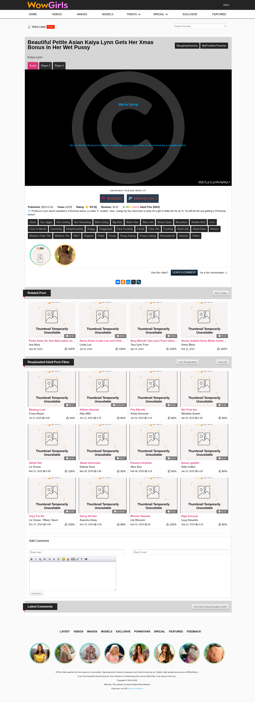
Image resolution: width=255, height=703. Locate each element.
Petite (101, 235)
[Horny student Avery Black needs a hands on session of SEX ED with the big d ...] (204, 320)
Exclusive (123, 631)
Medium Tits (62, 235)
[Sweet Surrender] (103, 442)
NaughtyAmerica (187, 45)
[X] (133, 282)
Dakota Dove (87, 466)
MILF (77, 235)
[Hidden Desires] (103, 389)
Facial (140, 228)
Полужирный (31, 559)
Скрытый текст (73, 559)
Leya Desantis (189, 519)
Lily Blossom (137, 519)
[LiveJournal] (138, 282)
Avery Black (188, 344)
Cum (212, 222)
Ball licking (101, 222)
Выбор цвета (68, 559)
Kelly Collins (188, 466)
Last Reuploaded (187, 362)
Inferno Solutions (135, 688)
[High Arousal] (204, 495)
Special (159, 631)
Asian (32, 222)
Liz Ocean (35, 466)
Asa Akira (34, 344)
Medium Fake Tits (40, 235)
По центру (54, 559)
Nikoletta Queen (190, 413)
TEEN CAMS (42, 27)
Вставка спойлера (86, 559)
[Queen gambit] (204, 442)
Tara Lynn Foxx (139, 344)
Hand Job (183, 228)
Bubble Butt (198, 222)
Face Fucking (125, 228)
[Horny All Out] (103, 495)
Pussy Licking (148, 235)
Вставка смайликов (63, 559)
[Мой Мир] (128, 282)
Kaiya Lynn (35, 57)
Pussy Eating (128, 235)
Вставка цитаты (77, 559)
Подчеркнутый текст (40, 559)
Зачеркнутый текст (44, 559)
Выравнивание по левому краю (50, 559)
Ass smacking (82, 222)
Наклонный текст (36, 559)
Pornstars (142, 631)
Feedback (194, 631)
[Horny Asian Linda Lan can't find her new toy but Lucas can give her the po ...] (103, 320)
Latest (65, 631)
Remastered (167, 235)
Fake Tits (153, 228)
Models (106, 631)
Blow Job (148, 222)
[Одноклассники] (123, 282)
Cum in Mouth (37, 228)
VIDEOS (78, 631)
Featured (176, 631)
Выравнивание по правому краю (58, 559)
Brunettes (181, 222)
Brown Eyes (165, 222)
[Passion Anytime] (153, 442)
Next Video (221, 293)
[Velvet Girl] (52, 442)
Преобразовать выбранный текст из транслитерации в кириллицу (82, 559)
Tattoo (196, 235)
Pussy (112, 235)
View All (222, 362)
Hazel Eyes (199, 228)
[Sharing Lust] (52, 389)
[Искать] (224, 26)
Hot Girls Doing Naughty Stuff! (210, 606)
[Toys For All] (52, 495)
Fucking (168, 228)
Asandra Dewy (88, 519)
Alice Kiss (136, 466)
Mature (214, 228)
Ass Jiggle (46, 222)
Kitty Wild (85, 413)
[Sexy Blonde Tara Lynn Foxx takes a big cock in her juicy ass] (153, 320)
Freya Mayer (36, 413)
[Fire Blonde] (153, 389)
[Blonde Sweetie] (153, 495)
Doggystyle (105, 228)
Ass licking (63, 222)
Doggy (91, 228)
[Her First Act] (204, 389)
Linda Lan (85, 344)
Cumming (56, 228)
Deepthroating (74, 228)
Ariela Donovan (139, 413)
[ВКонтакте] (118, 282)
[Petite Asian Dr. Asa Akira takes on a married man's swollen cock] (52, 320)
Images (92, 631)
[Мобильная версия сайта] (29, 26)
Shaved (183, 235)
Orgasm (89, 235)
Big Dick (117, 222)
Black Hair (132, 222)
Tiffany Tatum (50, 519)
